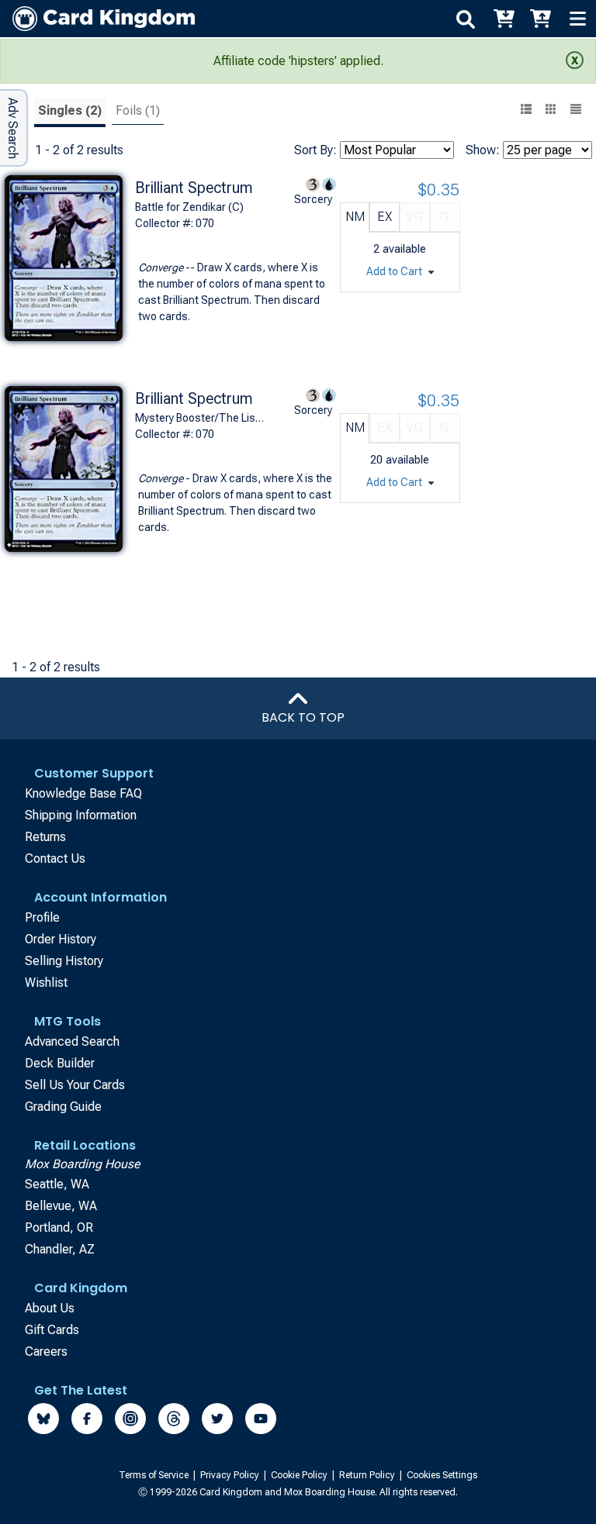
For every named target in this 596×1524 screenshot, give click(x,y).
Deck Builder (60, 1063)
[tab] (70, 113)
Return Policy (368, 1475)
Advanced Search (72, 1041)
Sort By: (315, 150)
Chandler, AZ (60, 1249)
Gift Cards (52, 1329)
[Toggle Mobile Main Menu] (577, 18)
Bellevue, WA (61, 1205)
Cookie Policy (300, 1475)
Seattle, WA (57, 1184)
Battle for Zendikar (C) (189, 207)
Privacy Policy (231, 1475)
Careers (46, 1351)
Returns (45, 836)
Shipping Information (81, 815)
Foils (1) (138, 110)
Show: (483, 150)
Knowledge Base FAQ (83, 793)
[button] (576, 111)
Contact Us (55, 858)
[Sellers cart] (540, 18)
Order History (60, 939)
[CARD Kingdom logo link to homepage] (97, 18)
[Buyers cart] (503, 18)
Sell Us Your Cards (75, 1084)
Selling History (64, 960)
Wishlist (46, 982)
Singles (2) (70, 110)
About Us (49, 1308)
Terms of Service (155, 1475)
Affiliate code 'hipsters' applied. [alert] (298, 60)
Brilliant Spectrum (194, 187)
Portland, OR (59, 1227)
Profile (42, 917)
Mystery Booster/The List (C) (201, 418)
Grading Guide (63, 1106)
